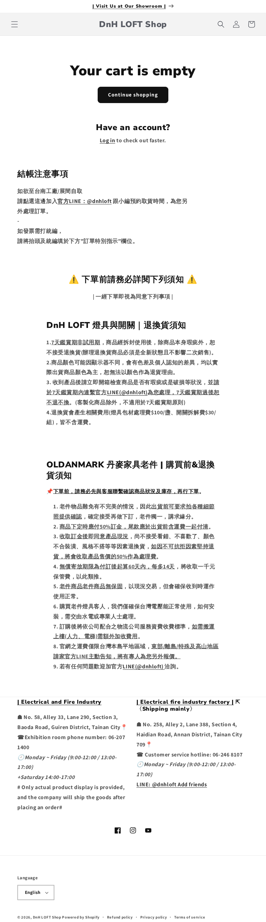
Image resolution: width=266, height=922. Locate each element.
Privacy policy (153, 917)
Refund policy (120, 917)
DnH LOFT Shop (47, 917)
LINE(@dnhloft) (144, 666)
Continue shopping (133, 94)
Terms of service (189, 917)
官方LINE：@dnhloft (84, 201)
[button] (14, 24)
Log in (107, 140)
